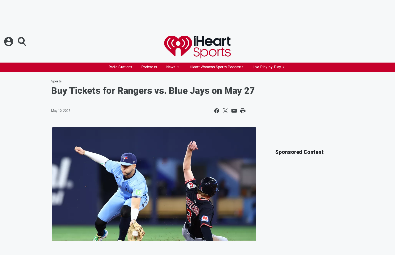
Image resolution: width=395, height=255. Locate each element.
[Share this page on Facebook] (217, 111)
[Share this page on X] (225, 111)
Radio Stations (120, 67)
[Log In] (9, 41)
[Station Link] (197, 47)
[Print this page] (243, 111)
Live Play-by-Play (267, 67)
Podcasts (149, 67)
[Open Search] (22, 41)
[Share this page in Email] (234, 111)
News (170, 67)
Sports (56, 81)
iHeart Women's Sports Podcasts (216, 67)
